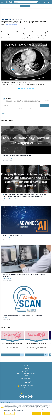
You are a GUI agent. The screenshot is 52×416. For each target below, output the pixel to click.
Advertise (26, 365)
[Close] (49, 405)
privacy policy (28, 108)
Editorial (26, 370)
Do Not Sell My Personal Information (26, 373)
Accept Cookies (36, 413)
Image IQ (4, 113)
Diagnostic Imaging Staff (10, 158)
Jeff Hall (6, 317)
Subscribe (44, 105)
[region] (26, 409)
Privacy (26, 375)
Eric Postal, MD (7, 278)
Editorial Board (26, 372)
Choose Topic (24, 6)
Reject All (46, 413)
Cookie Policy (20, 410)
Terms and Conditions (26, 376)
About (26, 367)
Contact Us (26, 368)
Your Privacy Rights (26, 378)
